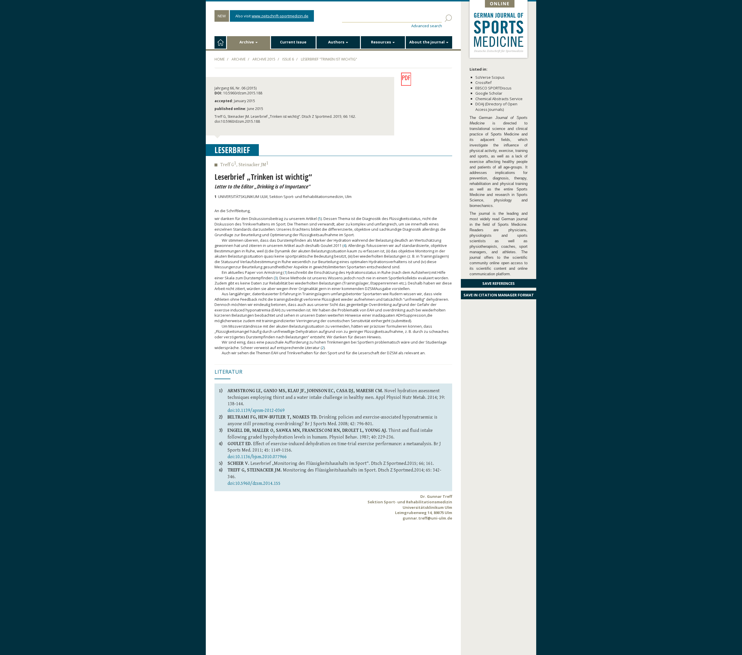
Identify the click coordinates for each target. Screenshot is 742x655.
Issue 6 (288, 59)
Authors (336, 42)
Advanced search (426, 25)
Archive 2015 (263, 59)
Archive (247, 42)
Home (219, 59)
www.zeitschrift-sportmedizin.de (280, 16)
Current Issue (293, 42)
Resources (381, 42)
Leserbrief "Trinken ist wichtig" (329, 59)
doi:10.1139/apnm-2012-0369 (256, 410)
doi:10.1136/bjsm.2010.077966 (257, 457)
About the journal (427, 42)
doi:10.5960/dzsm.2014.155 (254, 483)
